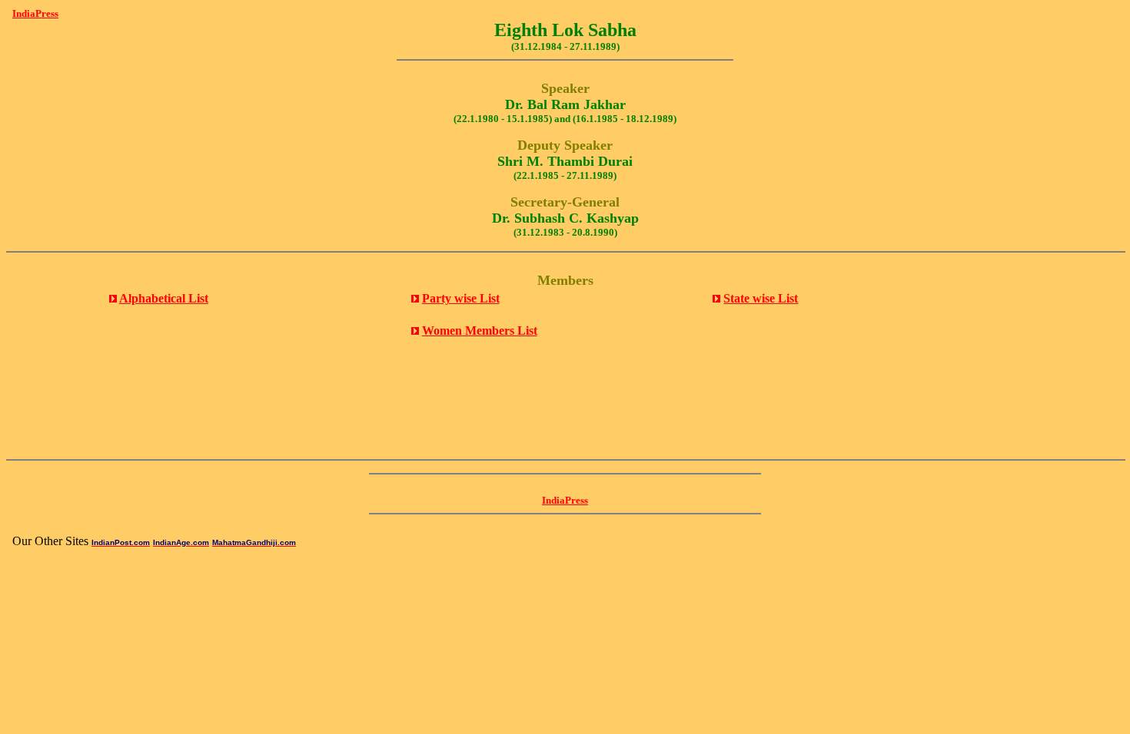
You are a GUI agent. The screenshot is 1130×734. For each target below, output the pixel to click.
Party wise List (461, 298)
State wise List (760, 298)
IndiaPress (35, 13)
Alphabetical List (163, 298)
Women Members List (479, 330)
